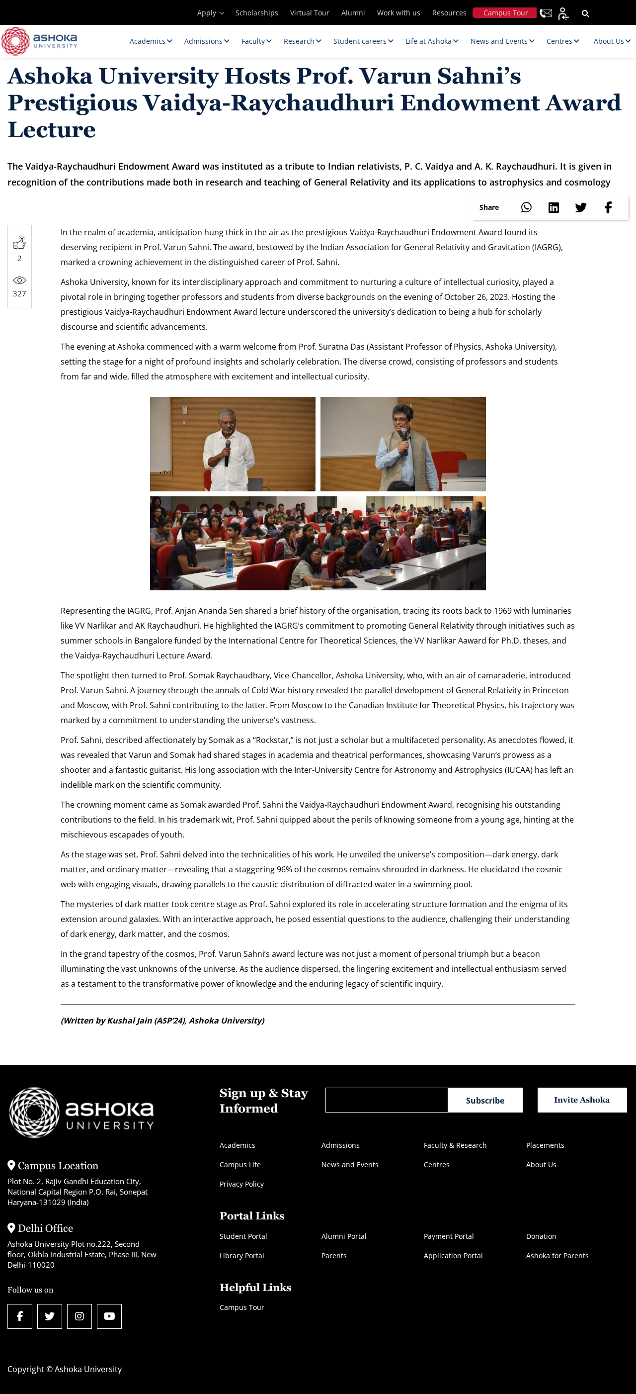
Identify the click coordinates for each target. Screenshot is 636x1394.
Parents (334, 1255)
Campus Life (240, 1164)
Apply (206, 12)
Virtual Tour (309, 12)
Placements (545, 1145)
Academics (237, 1145)
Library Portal (242, 1255)
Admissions (340, 1145)
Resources (449, 12)
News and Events (350, 1164)
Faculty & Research (455, 1145)
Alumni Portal (344, 1236)
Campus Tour (505, 12)
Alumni (353, 12)
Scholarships (257, 12)
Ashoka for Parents (557, 1255)
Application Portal (453, 1255)
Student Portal (243, 1236)
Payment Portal (449, 1236)
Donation (541, 1236)
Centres (437, 1164)
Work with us (398, 12)
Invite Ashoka (582, 1100)
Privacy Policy (242, 1184)
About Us (541, 1164)
